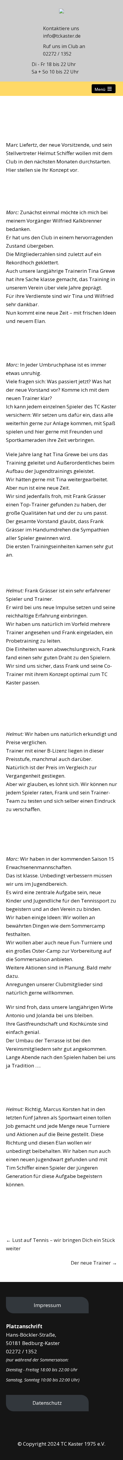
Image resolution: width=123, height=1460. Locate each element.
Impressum (47, 1305)
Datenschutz (47, 1402)
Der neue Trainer (94, 1262)
